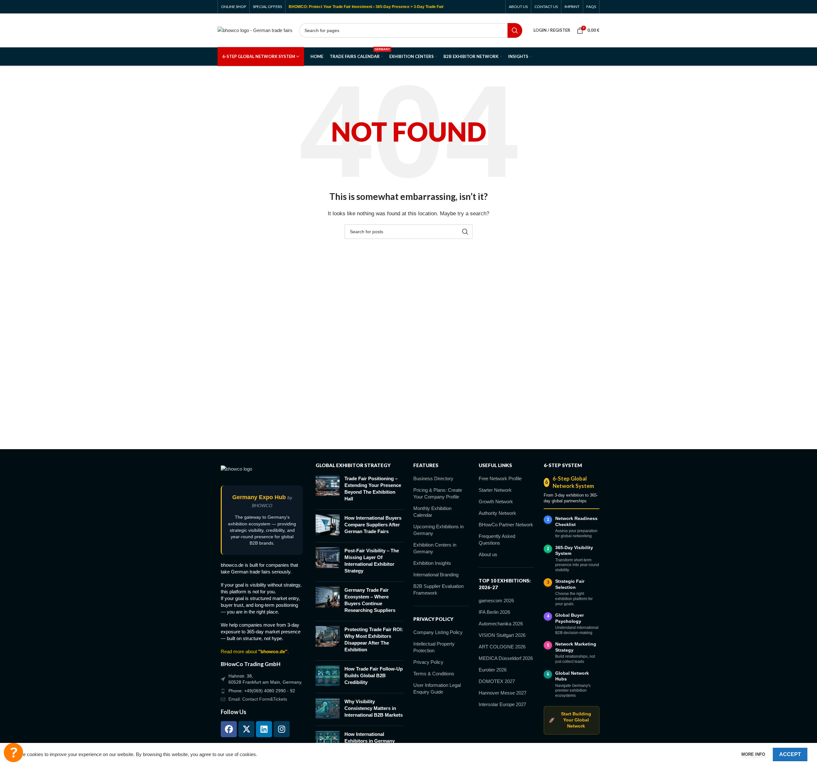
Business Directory (433, 478)
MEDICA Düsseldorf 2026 (506, 658)
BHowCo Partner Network (506, 524)
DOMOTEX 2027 (497, 681)
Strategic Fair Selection (569, 584)
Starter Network (495, 490)
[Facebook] (229, 729)
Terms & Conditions (433, 673)
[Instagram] (282, 729)
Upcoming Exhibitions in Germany (438, 530)
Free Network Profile (500, 478)
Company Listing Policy (438, 632)
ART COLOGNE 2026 (502, 646)
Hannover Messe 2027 (502, 693)
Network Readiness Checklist (576, 521)
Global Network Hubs (572, 676)
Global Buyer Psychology (569, 618)
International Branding (435, 574)
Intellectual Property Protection (434, 647)
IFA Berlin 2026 (494, 612)
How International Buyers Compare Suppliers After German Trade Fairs (372, 524)
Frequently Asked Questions (497, 539)
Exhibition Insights (432, 563)
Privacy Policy (428, 662)
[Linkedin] (264, 729)
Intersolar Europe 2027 (502, 704)
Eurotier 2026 (493, 669)
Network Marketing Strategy (575, 647)
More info (753, 754)
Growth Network (496, 501)
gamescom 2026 (496, 600)
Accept (790, 754)
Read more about (254, 651)
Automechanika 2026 (501, 623)
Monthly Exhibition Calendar (432, 512)
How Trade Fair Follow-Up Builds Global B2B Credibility (373, 675)
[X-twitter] (246, 729)
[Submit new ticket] (13, 752)
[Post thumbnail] (328, 490)
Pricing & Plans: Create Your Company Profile (437, 493)
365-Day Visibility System (574, 550)
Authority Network (497, 513)
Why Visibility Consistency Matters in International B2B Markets (373, 708)
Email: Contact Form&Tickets (257, 699)
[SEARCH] (515, 30)
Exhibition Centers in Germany (434, 548)
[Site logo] (255, 29)
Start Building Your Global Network (570, 720)
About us (488, 554)
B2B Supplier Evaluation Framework (438, 589)
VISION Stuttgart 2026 (502, 635)
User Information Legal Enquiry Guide (437, 688)
